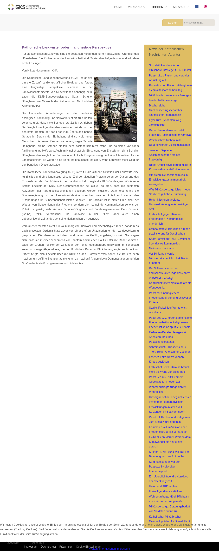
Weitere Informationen (102, 548)
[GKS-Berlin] (26, 7)
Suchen (172, 22)
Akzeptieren (13, 542)
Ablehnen (38, 542)
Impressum (123, 548)
